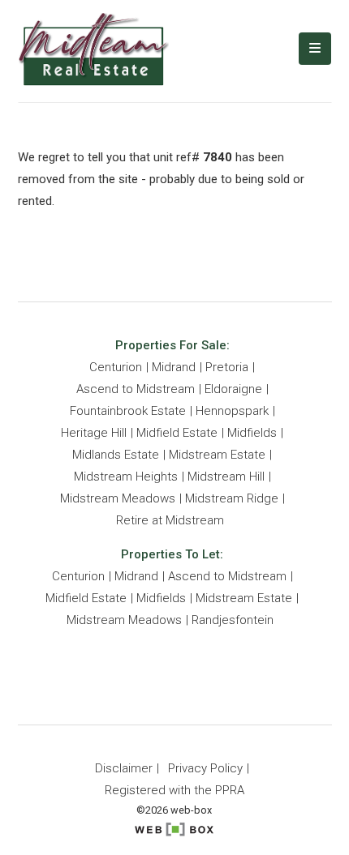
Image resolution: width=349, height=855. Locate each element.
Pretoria (226, 367)
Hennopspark (232, 411)
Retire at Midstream (170, 520)
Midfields (252, 432)
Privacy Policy (205, 768)
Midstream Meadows (117, 498)
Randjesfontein (233, 620)
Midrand (174, 367)
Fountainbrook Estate (128, 411)
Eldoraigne (233, 389)
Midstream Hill (226, 476)
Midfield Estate (177, 432)
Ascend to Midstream (135, 389)
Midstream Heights (126, 476)
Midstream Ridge (231, 498)
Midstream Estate (217, 454)
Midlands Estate (115, 454)
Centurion (115, 367)
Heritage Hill (94, 432)
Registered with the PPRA (174, 790)
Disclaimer (124, 768)
